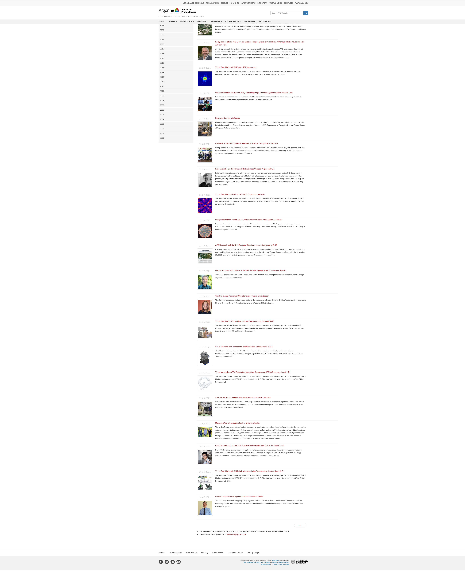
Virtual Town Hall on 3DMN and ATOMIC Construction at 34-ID (240, 194)
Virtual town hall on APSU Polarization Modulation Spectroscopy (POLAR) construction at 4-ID (252, 372)
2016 (162, 63)
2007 (162, 105)
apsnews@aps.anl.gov (236, 534)
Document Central (235, 553)
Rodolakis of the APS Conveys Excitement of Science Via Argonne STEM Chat (246, 143)
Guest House (217, 553)
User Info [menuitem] (201, 22)
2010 (162, 91)
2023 (162, 30)
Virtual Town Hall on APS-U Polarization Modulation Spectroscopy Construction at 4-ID (249, 471)
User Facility (275, 560)
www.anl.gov (301, 3)
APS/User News (248, 3)
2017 (162, 58)
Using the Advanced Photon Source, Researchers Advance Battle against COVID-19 (248, 220)
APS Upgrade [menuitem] (249, 22)
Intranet (161, 553)
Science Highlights (230, 3)
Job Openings (253, 553)
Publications (212, 3)
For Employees (175, 553)
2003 (162, 124)
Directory (262, 3)
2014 (162, 72)
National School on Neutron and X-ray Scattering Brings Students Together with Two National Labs (254, 93)
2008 (162, 100)
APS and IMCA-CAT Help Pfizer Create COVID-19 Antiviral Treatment (243, 397)
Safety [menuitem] (171, 22)
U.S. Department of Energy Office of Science (257, 562)
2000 (162, 138)
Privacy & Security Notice (281, 564)
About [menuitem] (160, 22)
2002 (162, 129)
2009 (162, 96)
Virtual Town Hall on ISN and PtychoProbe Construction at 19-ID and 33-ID (244, 321)
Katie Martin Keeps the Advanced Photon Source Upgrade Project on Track (245, 169)
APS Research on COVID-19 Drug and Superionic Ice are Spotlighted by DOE (246, 245)
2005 (162, 114)
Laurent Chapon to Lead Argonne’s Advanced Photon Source (239, 497)
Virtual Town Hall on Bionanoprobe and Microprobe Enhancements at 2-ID (244, 347)
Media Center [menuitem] (264, 22)
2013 (162, 77)
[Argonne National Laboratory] (177, 10)
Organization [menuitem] (185, 22)
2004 (162, 119)
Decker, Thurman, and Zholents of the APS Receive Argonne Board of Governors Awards (250, 270)
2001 (162, 133)
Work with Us (191, 553)
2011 (162, 86)
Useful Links (275, 3)
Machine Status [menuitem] (231, 22)
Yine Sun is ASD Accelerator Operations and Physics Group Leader (242, 296)
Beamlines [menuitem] (214, 22)
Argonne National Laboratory (280, 562)
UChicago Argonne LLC (266, 564)
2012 (162, 82)
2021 (162, 39)
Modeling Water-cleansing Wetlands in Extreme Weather (237, 423)
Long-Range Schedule (193, 3)
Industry (204, 553)
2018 (162, 54)
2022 (162, 35)
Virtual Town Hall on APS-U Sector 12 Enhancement (235, 67)
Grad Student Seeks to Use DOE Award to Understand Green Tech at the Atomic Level (249, 446)
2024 (162, 25)
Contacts (288, 3)
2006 (162, 110)
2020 (162, 44)
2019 (162, 49)
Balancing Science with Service (227, 118)
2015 (162, 68)
